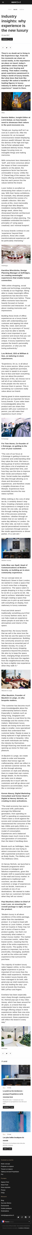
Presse (3, 1190)
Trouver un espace (7, 1169)
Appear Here (5, 1182)
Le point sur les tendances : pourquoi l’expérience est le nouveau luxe (13, 1094)
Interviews (6, 1107)
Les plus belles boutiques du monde (13, 1139)
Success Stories (6, 1203)
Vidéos (21, 9)
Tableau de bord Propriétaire (10, 1171)
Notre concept (5, 1164)
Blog (15, 9)
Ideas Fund (4, 1184)
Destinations (5, 1211)
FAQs (3, 1192)
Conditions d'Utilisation (23, 1228)
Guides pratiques (6, 1208)
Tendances (4, 39)
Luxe (11, 39)
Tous (9, 9)
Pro (2, 1174)
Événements (5, 1205)
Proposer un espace (7, 1166)
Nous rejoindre (5, 1187)
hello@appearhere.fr (7, 1215)
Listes (5, 1148)
